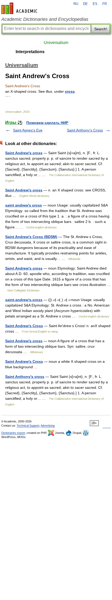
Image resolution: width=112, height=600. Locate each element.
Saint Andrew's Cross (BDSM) (31, 237)
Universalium (56, 42)
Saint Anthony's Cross (85, 130)
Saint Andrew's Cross (24, 326)
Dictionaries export (13, 432)
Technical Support (28, 425)
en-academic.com (20, 8)
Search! (100, 29)
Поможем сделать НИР (47, 123)
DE (85, 4)
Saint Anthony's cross (24, 376)
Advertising (48, 425)
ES (95, 4)
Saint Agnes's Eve (27, 130)
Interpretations (30, 51)
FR (104, 4)
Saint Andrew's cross (23, 153)
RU (75, 4)
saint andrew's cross (23, 205)
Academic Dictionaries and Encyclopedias (44, 19)
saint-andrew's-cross (23, 300)
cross (70, 91)
